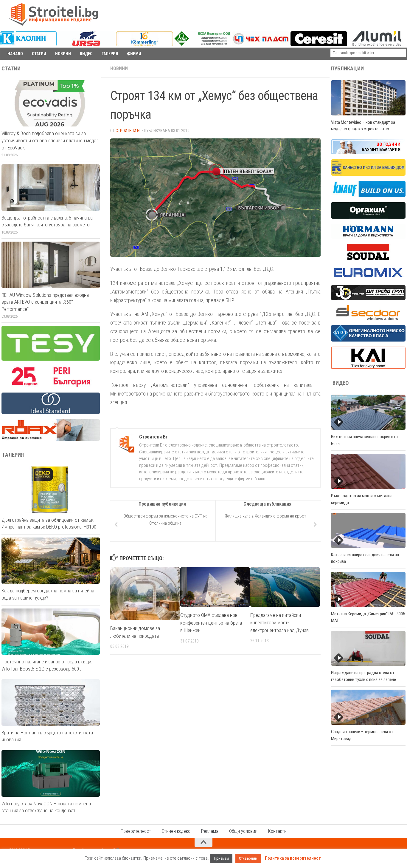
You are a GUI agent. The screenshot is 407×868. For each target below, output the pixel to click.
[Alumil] (377, 44)
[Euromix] (368, 278)
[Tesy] (50, 359)
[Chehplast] (260, 44)
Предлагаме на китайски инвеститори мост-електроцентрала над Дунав (279, 622)
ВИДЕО (86, 53)
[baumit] (368, 152)
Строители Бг (128, 130)
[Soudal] (368, 258)
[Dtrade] (368, 298)
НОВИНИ (63, 53)
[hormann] (368, 237)
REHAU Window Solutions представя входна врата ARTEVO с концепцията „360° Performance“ (45, 302)
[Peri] (50, 386)
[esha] (202, 44)
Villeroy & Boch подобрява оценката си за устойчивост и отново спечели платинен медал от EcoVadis (50, 140)
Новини (119, 68)
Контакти (277, 831)
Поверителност (136, 831)
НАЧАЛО (15, 53)
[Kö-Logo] (144, 44)
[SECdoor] (368, 318)
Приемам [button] (221, 858)
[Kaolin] (28, 44)
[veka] (368, 340)
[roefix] (50, 439)
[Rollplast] (368, 174)
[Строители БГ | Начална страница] (53, 14)
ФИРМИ (134, 53)
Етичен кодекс (176, 831)
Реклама (209, 831)
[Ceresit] (319, 44)
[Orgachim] (368, 217)
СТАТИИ (39, 53)
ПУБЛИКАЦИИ (347, 68)
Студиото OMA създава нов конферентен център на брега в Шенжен (211, 622)
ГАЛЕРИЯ (110, 53)
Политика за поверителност (293, 858)
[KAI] (368, 367)
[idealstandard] (50, 412)
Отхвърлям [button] (248, 858)
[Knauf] (368, 195)
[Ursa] (86, 44)
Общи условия (243, 831)
